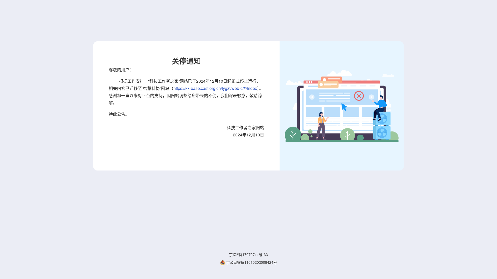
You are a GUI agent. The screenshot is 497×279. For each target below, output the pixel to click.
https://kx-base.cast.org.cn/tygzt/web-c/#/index (215, 88)
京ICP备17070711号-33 (248, 254)
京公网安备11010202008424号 (251, 262)
